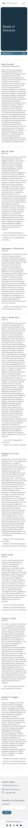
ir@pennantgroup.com (11, 789)
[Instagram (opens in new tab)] (13, 825)
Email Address (6, 803)
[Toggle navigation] (23, 3)
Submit (7, 812)
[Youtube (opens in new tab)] (21, 825)
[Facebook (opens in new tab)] (10, 825)
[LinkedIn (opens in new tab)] (7, 825)
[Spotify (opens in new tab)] (17, 825)
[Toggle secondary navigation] (23, 53)
